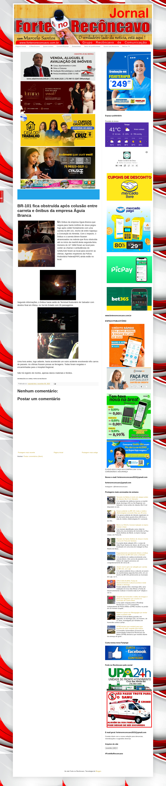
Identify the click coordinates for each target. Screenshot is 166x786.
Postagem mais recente (26, 452)
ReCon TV (126, 46)
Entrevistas (76, 46)
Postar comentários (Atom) (33, 456)
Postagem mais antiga (90, 452)
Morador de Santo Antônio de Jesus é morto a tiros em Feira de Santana (132, 540)
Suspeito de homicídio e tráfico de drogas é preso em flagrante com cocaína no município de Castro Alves (131, 598)
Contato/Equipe (63, 46)
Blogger (98, 771)
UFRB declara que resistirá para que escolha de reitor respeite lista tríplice (129, 627)
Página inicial (21, 46)
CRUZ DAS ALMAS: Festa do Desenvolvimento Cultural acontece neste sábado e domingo (131, 583)
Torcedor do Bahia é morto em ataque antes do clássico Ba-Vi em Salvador (132, 498)
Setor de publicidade (92, 46)
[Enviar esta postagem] (54, 384)
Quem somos (48, 46)
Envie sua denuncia (111, 46)
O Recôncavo (34, 46)
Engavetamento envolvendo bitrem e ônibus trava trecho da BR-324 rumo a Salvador (132, 554)
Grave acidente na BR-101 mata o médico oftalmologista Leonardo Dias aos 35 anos (131, 512)
